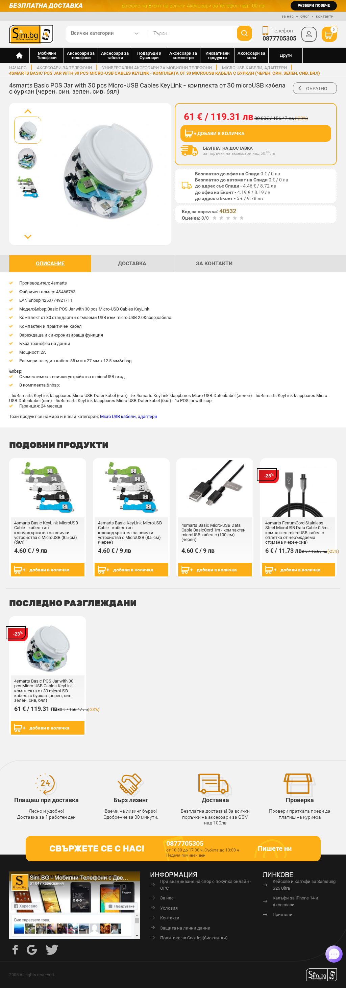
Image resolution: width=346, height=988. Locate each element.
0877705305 (279, 38)
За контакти (214, 263)
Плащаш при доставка (46, 800)
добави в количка (49, 569)
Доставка (215, 800)
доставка (132, 263)
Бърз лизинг (131, 800)
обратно (316, 88)
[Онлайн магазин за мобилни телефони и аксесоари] (19, 55)
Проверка (300, 800)
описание (50, 263)
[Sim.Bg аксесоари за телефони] (31, 33)
